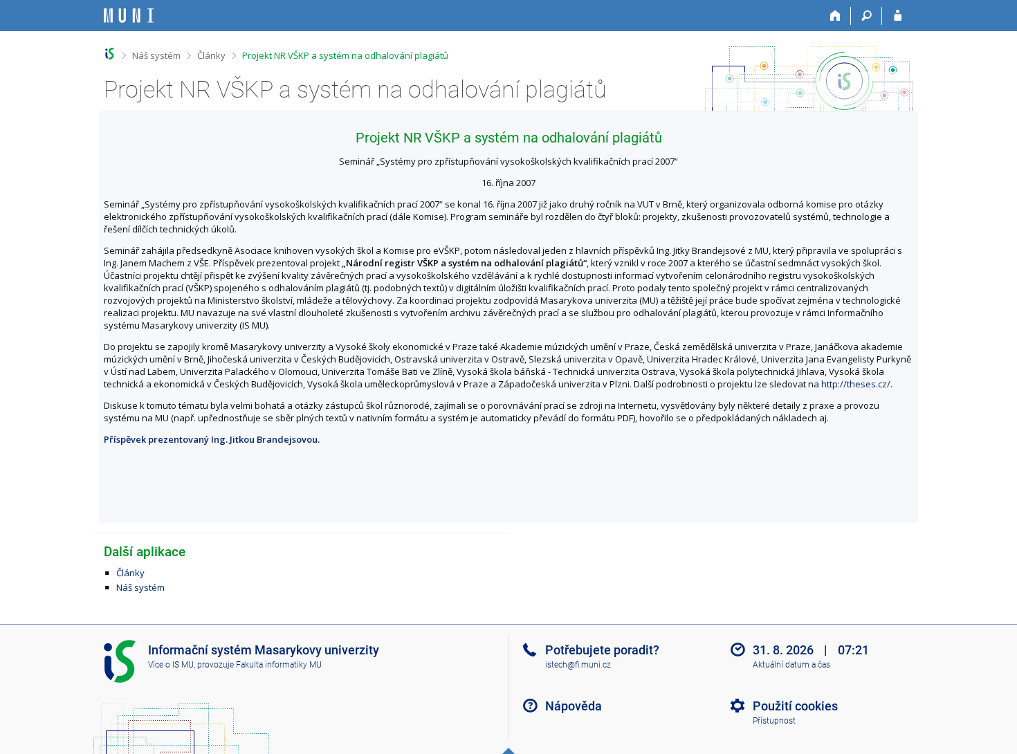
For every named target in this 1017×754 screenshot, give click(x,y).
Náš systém (156, 55)
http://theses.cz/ (855, 384)
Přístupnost (774, 721)
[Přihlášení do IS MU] (897, 16)
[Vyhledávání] (866, 16)
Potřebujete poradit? (602, 650)
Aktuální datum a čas (791, 665)
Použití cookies (795, 706)
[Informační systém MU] (110, 53)
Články (211, 55)
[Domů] (835, 16)
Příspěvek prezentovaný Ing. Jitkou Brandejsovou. (212, 439)
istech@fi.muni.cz (578, 665)
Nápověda (573, 706)
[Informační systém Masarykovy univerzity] (129, 15)
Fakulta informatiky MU (279, 665)
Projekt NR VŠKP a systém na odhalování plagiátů (345, 55)
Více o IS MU (171, 665)
